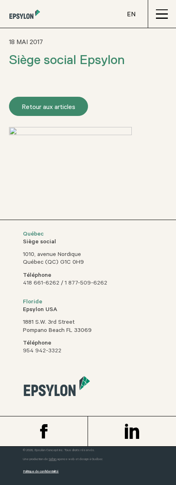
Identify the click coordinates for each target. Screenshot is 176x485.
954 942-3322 (42, 351)
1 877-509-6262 (86, 283)
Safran (52, 459)
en (131, 15)
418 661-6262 (41, 283)
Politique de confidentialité (41, 472)
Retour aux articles (48, 107)
